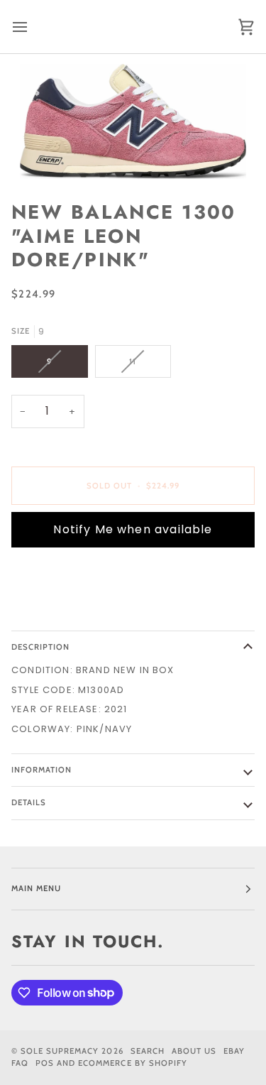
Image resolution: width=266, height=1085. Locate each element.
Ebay (234, 1051)
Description (40, 647)
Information (41, 770)
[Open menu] (32, 26)
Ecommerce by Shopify (132, 1063)
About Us (194, 1051)
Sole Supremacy (60, 1051)
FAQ (19, 1063)
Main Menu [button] (36, 888)
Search (148, 1051)
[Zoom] (133, 121)
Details (28, 802)
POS (44, 1063)
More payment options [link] (75, 612)
